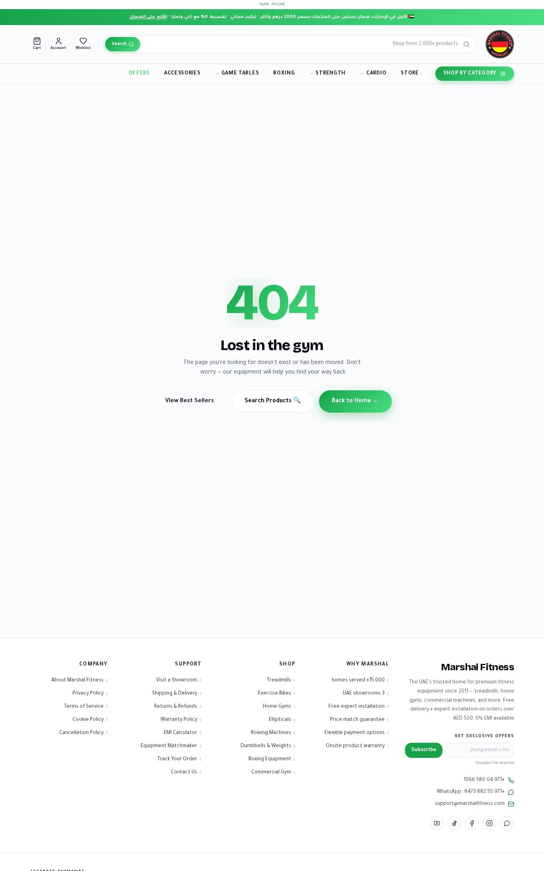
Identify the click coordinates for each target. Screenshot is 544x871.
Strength (330, 73)
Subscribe (423, 750)
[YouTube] (437, 823)
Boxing (284, 73)
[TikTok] (454, 823)
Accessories (182, 73)
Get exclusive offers (484, 736)
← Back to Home (355, 401)
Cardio (376, 73)
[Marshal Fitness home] (499, 44)
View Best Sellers (189, 401)
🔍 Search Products (273, 401)
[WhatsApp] (507, 823)
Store (410, 73)
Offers (139, 73)
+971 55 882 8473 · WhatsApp (470, 792)
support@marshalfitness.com (470, 804)
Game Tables (240, 73)
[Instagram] (489, 823)
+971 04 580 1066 (484, 780)
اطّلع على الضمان (148, 17)
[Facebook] (472, 823)
